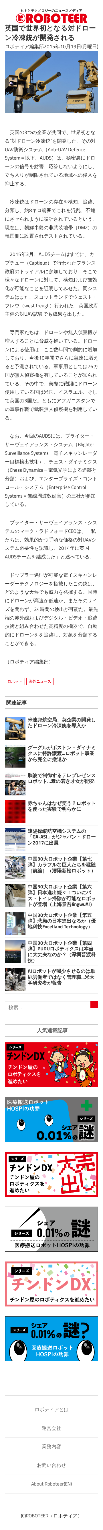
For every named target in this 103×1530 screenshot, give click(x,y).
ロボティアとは (52, 1409)
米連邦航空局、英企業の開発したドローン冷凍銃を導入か (62, 722)
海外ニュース (40, 681)
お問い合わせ (51, 1465)
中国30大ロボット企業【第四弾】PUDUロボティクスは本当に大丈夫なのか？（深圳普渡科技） (62, 951)
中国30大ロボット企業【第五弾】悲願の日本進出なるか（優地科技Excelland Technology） (62, 921)
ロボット (14, 681)
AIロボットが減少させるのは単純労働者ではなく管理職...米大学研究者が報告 (61, 977)
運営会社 (51, 1428)
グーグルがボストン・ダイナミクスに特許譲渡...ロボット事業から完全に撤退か (62, 753)
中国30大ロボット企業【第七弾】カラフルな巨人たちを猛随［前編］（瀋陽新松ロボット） (62, 864)
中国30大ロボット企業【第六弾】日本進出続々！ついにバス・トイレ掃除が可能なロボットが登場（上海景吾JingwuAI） (62, 895)
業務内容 (51, 1446)
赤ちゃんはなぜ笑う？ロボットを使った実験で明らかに (62, 806)
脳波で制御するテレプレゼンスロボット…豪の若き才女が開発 (62, 778)
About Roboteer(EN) (51, 1484)
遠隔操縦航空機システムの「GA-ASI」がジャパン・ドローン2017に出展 (62, 836)
